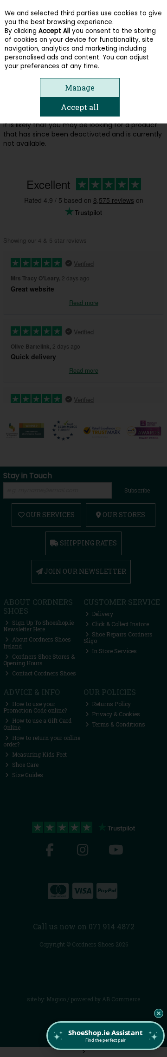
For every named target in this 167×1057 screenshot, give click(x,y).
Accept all (80, 107)
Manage (80, 87)
